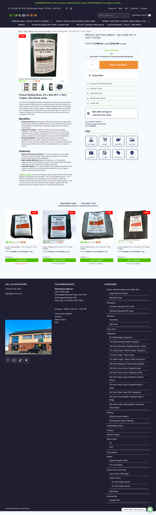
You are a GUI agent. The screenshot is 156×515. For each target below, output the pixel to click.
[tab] (22, 80)
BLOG (127, 25)
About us (112, 8)
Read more (22, 260)
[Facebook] (67, 8)
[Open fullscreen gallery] (65, 81)
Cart (126, 8)
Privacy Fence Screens (99, 124)
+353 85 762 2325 (13, 289)
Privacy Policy (24, 508)
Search (127, 15)
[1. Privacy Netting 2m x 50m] (42, 58)
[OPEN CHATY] (150, 509)
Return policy (60, 319)
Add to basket (118, 65)
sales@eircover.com (13, 294)
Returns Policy (97, 75)
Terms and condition (63, 314)
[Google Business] (26, 360)
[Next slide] (61, 81)
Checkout (134, 8)
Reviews (136, 25)
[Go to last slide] (63, 81)
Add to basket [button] (59, 260)
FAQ (56, 322)
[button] (26, 87)
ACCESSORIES (115, 25)
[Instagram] (71, 8)
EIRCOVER (93, 126)
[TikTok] (20, 360)
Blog (120, 8)
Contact (144, 8)
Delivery (58, 317)
